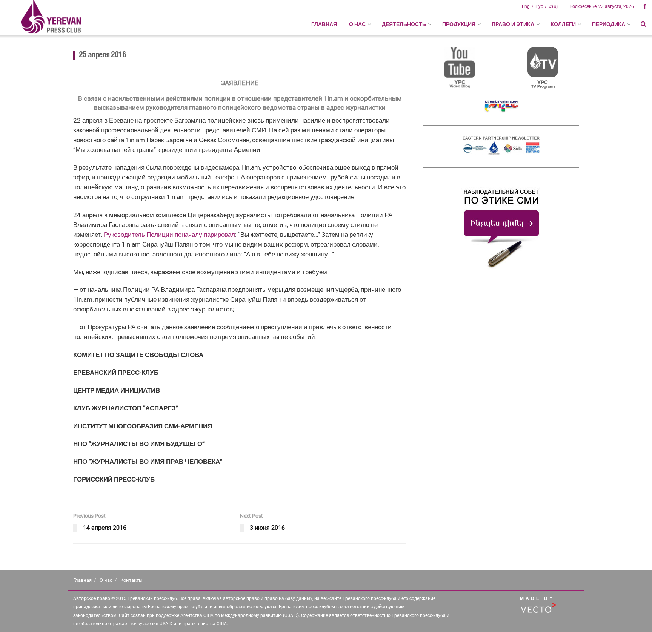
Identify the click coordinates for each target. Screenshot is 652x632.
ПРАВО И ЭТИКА (513, 24)
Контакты (131, 580)
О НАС (357, 24)
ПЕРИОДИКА (608, 24)
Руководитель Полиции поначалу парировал (169, 234)
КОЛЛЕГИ (563, 24)
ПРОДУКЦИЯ (458, 24)
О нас (106, 580)
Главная (324, 24)
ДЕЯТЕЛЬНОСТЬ (404, 24)
